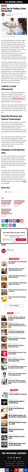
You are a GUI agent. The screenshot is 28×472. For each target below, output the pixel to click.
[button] (14, 232)
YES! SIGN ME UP (21, 239)
